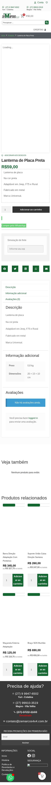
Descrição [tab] (11, 287)
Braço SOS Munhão (36, 643)
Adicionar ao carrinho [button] (17, 580)
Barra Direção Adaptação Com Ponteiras (10, 557)
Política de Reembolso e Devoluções (8, 767)
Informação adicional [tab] (16, 293)
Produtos (11, 35)
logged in (33, 418)
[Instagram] (33, 755)
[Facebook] (29, 755)
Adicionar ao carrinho (31, 209)
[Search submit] (47, 22)
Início (3, 35)
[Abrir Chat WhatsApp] (10, 777)
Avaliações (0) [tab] (13, 299)
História (5, 760)
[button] (4, 269)
